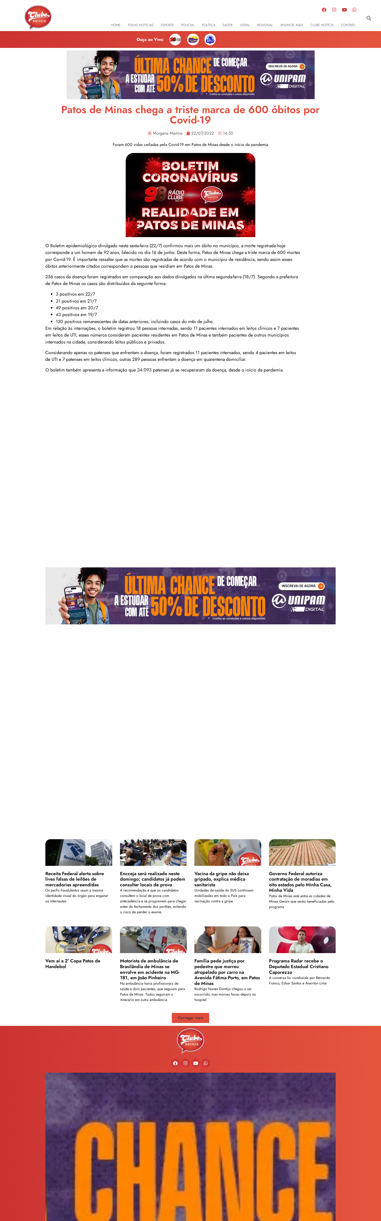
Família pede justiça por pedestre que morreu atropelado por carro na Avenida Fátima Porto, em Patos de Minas (227, 971)
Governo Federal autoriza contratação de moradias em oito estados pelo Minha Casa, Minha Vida (300, 882)
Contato (348, 25)
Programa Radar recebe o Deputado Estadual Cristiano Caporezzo (298, 966)
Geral (245, 25)
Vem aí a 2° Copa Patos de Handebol (72, 963)
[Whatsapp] (354, 9)
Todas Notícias (140, 25)
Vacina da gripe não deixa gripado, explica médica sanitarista (221, 879)
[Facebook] (324, 9)
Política (208, 25)
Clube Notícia (322, 25)
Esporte (167, 25)
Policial (188, 25)
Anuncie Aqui (291, 25)
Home (116, 25)
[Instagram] (334, 9)
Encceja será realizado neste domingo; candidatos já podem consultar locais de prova (152, 879)
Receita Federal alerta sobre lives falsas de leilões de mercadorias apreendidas (74, 879)
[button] (368, 18)
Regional (265, 25)
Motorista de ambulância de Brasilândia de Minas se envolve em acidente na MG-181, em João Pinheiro (150, 969)
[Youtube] (344, 9)
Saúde (228, 25)
